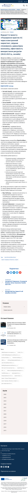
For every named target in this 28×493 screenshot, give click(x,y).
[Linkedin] (14, 272)
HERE (4, 360)
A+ (21, 1)
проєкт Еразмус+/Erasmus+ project (9, 259)
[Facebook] (8, 272)
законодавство (16, 373)
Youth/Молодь (6, 373)
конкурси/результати (7, 375)
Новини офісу (7, 306)
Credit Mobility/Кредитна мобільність (11, 354)
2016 (5, 427)
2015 (5, 430)
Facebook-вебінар (17, 357)
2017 (5, 423)
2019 (5, 417)
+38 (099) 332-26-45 (6, 455)
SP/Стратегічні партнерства (8, 367)
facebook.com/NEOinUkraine (8, 453)
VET (3, 370)
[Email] (20, 272)
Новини (11, 32)
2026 (5, 394)
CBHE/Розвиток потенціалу (9, 352)
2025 (5, 397)
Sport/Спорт (20, 367)
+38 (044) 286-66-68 (6, 457)
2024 (5, 401)
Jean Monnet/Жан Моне (10, 257)
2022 (5, 407)
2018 (5, 420)
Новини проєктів (8, 310)
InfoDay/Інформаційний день (15, 360)
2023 (5, 404)
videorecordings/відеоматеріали (15, 370)
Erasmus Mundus (6, 357)
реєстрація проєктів (7, 383)
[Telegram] (17, 272)
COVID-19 (20, 352)
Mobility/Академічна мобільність (10, 365)
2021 (5, 410)
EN (26, 1)
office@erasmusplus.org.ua (8, 459)
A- (19, 1)
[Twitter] (11, 272)
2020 (5, 414)
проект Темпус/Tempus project (9, 378)
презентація (18, 375)
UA (24, 1)
